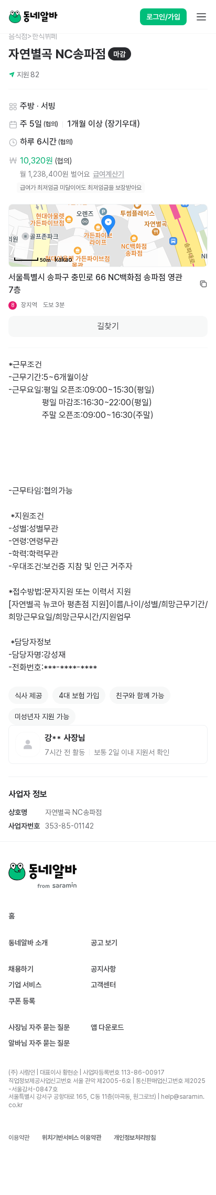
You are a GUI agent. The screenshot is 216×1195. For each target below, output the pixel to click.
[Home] (33, 17)
